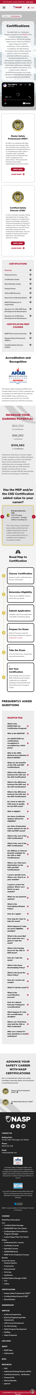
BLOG (4, 1359)
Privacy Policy (29, 1392)
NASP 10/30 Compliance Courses (16, 1255)
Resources (7, 1364)
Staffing (7, 1332)
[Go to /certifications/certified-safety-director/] (18, 1102)
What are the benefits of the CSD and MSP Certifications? (16, 765)
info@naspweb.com (9, 1152)
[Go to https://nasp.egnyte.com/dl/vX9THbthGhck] (18, 1167)
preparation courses (15, 638)
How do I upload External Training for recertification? (16, 1004)
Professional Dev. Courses (14, 1242)
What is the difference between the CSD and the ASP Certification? (16, 774)
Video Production (10, 1335)
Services (6, 1310)
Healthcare (8, 1275)
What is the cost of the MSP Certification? (16, 844)
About (4, 1346)
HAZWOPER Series (11, 1251)
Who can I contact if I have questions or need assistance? (17, 1033)
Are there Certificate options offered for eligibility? (16, 818)
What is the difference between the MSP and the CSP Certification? (16, 784)
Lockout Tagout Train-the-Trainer (16, 1237)
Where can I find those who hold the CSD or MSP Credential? (16, 1024)
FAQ (5, 1368)
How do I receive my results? (16, 981)
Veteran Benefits (10, 1380)
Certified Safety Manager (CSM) (14, 1278)
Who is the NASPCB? (16, 733)
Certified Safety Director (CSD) (16, 1296)
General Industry (10, 1263)
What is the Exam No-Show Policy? (16, 974)
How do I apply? (14, 914)
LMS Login (6, 1341)
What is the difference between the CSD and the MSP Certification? (16, 794)
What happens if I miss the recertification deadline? (16, 1014)
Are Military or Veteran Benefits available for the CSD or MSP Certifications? (17, 854)
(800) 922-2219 (7, 1146)
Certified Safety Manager (14, 1225)
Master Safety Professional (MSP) (17, 1293)
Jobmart (7, 1383)
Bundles (5, 1258)
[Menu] (4, 7)
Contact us (7, 1133)
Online (4, 1240)
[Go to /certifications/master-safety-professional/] (18, 1091)
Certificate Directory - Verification (17, 1374)
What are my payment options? (16, 898)
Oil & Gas (7, 1272)
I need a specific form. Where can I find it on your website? (16, 877)
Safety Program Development (15, 1329)
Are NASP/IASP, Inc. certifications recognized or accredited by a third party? (16, 743)
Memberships (8, 1305)
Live (3, 1223)
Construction (9, 1266)
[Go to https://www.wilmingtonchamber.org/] (18, 1206)
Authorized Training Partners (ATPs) (17, 1371)
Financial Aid (9, 1377)
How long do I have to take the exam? (16, 920)
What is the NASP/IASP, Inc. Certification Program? (17, 726)
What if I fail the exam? (17, 987)
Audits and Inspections (12, 1314)
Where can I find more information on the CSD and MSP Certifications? (16, 866)
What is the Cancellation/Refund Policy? (16, 906)
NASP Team (8, 1350)
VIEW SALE (29, 2)
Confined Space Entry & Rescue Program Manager (16, 1232)
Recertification (9, 1299)
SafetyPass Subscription (11, 1220)
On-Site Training (10, 1326)
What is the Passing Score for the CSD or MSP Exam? (16, 950)
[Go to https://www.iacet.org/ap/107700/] (18, 1191)
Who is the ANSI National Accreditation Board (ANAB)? (16, 755)
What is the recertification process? (13, 994)
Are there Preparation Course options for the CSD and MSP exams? (16, 828)
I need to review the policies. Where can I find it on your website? (16, 888)
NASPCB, (25, 34)
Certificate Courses (11, 1245)
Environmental (9, 1269)
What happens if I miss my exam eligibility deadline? (16, 928)
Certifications (8, 1289)
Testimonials (9, 1353)
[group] (18, 427)
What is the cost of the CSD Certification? (16, 837)
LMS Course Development (14, 1323)
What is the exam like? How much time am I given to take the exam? (16, 939)
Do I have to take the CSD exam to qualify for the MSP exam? (16, 803)
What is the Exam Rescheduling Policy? (16, 966)
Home (6, 16)
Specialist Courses (11, 1248)
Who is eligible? (13, 811)
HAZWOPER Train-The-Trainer (15, 1228)
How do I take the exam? (14, 959)
